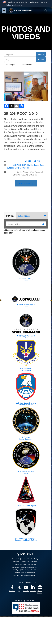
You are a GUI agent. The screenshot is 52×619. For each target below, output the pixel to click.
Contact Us (15, 567)
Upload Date (27, 64)
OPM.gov (16, 570)
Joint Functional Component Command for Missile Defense (26, 539)
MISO (35, 570)
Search (41, 54)
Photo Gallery (26, 183)
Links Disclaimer (30, 572)
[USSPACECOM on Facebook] (12, 588)
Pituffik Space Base (35, 165)
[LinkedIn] (32, 588)
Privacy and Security (29, 564)
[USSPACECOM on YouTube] (26, 588)
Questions (17, 564)
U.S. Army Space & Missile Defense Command (26, 404)
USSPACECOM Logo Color (26, 279)
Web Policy (34, 559)
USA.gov (16, 575)
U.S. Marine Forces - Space (26, 472)
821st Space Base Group (18, 167)
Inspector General (26, 567)
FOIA (36, 567)
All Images (10, 64)
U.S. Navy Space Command (25, 438)
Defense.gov (25, 561)
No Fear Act (19, 572)
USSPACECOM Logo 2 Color (26, 305)
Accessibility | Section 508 (20, 559)
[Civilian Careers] (39, 588)
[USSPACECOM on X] (19, 588)
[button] (13, 5)
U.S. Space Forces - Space (26, 505)
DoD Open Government (28, 575)
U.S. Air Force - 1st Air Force (26, 369)
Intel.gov (34, 561)
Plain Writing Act (26, 570)
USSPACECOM (19, 165)
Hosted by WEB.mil (24, 600)
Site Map (16, 561)
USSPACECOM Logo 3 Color (26, 337)
